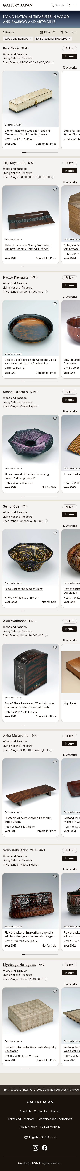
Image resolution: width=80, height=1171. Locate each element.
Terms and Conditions (21, 1118)
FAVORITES (70, 6)
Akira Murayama (15, 735)
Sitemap (55, 1111)
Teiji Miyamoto (14, 163)
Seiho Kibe (11, 506)
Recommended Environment (55, 1118)
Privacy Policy (28, 1126)
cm (54, 1137)
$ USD (45, 1137)
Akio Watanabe (15, 621)
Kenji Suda (11, 48)
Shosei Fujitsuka (15, 392)
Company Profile (50, 1126)
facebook (44, 1148)
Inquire (69, 56)
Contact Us (40, 1111)
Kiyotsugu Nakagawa (19, 965)
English (33, 1137)
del (30, 39)
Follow (69, 48)
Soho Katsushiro (15, 850)
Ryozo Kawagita (15, 277)
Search (59, 5)
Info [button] (53, 62)
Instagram (35, 1148)
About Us (25, 1111)
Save (54, 75)
